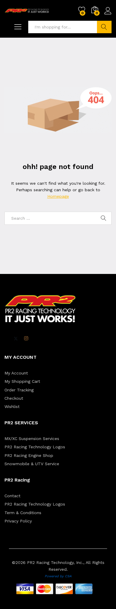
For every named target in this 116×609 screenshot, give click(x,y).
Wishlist (12, 406)
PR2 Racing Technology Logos (34, 446)
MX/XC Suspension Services (31, 438)
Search (104, 27)
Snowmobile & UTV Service (31, 463)
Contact (12, 495)
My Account (16, 373)
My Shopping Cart (22, 381)
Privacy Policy (18, 521)
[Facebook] (6, 338)
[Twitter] (16, 338)
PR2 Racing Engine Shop (28, 455)
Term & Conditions (22, 512)
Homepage (58, 196)
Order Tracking (19, 390)
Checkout (13, 398)
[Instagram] (26, 338)
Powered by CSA (58, 576)
